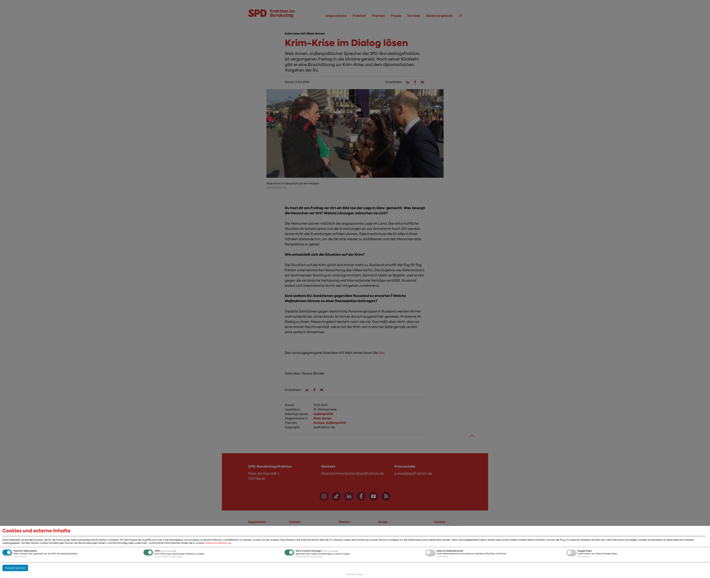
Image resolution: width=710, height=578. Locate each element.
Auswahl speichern (15, 568)
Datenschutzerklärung (218, 543)
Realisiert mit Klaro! (355, 574)
